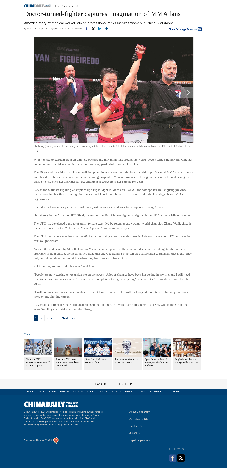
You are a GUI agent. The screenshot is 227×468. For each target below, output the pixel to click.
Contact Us (135, 426)
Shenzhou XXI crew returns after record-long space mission (68, 362)
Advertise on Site (138, 418)
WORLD (52, 392)
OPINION (128, 392)
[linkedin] (98, 28)
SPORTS (116, 392)
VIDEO (103, 392)
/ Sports (64, 6)
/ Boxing (73, 6)
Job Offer (134, 433)
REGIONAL (140, 392)
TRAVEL (91, 392)
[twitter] (92, 28)
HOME (30, 392)
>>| (73, 318)
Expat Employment (140, 440)
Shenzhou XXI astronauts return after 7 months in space (38, 362)
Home (57, 6)
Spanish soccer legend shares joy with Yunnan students (156, 362)
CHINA (41, 392)
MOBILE (177, 392)
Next (65, 318)
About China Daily (139, 411)
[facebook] (85, 28)
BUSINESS (64, 392)
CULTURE (78, 392)
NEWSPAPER (156, 392)
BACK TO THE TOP (113, 384)
